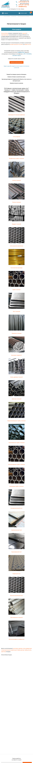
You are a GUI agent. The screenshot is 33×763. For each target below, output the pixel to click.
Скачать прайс (24, 13)
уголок (29, 650)
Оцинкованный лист (16, 551)
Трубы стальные (16, 289)
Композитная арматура (16, 267)
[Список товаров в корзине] (30, 13)
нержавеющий (5, 34)
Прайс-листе (28, 44)
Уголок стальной (16, 180)
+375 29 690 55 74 (23, 2)
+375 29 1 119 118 (23, 4)
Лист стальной (16, 311)
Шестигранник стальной (16, 617)
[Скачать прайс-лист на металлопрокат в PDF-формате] (19, 13)
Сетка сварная (16, 136)
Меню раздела (16, 29)
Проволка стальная (16, 333)
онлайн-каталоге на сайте (16, 44)
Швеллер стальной (16, 399)
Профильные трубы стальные (16, 158)
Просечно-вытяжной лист (16, 595)
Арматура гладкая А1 (16, 355)
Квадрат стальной (16, 224)
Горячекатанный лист (16, 530)
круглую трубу (23, 650)
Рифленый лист (16, 573)
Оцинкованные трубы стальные (17, 442)
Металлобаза (4, 33)
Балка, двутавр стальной (16, 377)
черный (24, 33)
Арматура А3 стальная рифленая (16, 114)
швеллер (3, 651)
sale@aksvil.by (22, 6)
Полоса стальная (16, 202)
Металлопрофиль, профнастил (16, 639)
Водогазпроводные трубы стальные (17, 420)
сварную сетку (21, 648)
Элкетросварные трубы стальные (16, 464)
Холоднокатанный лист (16, 508)
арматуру (15, 648)
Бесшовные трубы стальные (17, 486)
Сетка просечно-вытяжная (16, 246)
